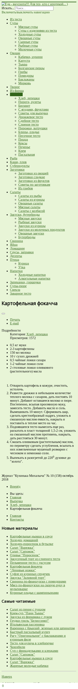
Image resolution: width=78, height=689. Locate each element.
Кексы (22, 143)
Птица (14, 259)
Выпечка (16, 94)
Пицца (23, 139)
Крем (22, 151)
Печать (15, 319)
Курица (23, 263)
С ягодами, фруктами (33, 109)
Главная (15, 515)
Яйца (13, 244)
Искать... (8, 8)
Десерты (16, 256)
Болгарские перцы (31, 68)
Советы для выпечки (33, 113)
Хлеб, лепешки (29, 98)
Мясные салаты (29, 207)
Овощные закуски (31, 233)
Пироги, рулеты (29, 102)
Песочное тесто (29, 136)
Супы (14, 23)
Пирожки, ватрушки (32, 128)
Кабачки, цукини (30, 57)
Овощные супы (29, 38)
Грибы (22, 72)
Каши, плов (18, 162)
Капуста (24, 60)
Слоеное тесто (28, 124)
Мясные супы (28, 27)
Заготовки (17, 169)
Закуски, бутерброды (25, 214)
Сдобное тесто (28, 120)
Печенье (24, 147)
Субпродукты (20, 166)
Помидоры (26, 75)
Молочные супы (30, 49)
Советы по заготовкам (34, 184)
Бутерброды (26, 237)
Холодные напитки (32, 274)
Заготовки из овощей (33, 173)
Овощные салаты (30, 203)
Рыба (13, 158)
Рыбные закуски (30, 222)
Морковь (24, 83)
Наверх (7, 676)
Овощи (15, 53)
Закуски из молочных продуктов (41, 229)
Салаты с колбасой (31, 211)
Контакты (17, 519)
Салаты (15, 192)
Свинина (16, 241)
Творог (15, 87)
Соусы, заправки (22, 252)
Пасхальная (26, 154)
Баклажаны (26, 79)
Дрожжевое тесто (30, 117)
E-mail (14, 323)
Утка (21, 267)
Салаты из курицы (31, 199)
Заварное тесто (20, 293)
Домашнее (17, 248)
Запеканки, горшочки (25, 282)
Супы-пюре (18, 286)
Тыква (22, 64)
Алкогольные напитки (34, 278)
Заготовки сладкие (31, 177)
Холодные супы (29, 34)
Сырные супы (28, 42)
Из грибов (25, 188)
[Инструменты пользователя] (3, 313)
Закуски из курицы (32, 226)
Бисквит (24, 105)
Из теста (16, 19)
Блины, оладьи (28, 132)
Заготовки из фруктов (34, 181)
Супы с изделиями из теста (37, 30)
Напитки (16, 271)
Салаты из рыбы (30, 196)
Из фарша (17, 90)
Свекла (15, 290)
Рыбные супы (28, 45)
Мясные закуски (30, 218)
